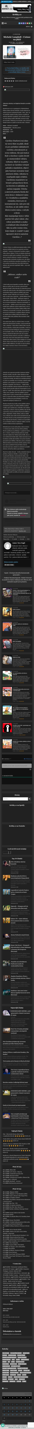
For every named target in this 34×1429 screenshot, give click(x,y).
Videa (16, 1379)
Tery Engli (12, 42)
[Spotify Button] (29, 23)
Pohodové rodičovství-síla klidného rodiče (20, 625)
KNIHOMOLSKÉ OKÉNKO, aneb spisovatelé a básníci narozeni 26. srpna (21, 1093)
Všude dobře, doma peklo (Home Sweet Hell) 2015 (17, 1139)
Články (24, 1381)
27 (17, 1414)
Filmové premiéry (22, 1357)
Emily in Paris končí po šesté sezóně (14, 1105)
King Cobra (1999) (14, 1295)
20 (17, 1411)
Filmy (13, 1359)
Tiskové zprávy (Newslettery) (21, 1377)
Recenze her (26, 1370)
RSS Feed (5, 1310)
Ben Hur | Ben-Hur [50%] (16, 1207)
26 (12, 1414)
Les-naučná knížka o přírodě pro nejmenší (20, 674)
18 (8, 1411)
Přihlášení (28, 759)
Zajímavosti (22, 1379)
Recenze (20, 1370)
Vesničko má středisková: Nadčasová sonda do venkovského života (19, 964)
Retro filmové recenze (25, 1373)
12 (12, 1408)
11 (8, 1408)
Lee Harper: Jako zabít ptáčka (17, 1246)
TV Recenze (10, 1379)
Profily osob (6, 1370)
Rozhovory (13, 1375)
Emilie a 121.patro (16, 609)
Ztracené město (14, 1175)
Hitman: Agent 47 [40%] (16, 1293)
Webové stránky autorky (11, 562)
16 (29, 1408)
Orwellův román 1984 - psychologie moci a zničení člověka (22, 726)
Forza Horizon (13, 1252)
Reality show (13, 1370)
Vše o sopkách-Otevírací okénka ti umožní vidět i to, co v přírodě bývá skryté (20, 709)
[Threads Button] (23, 23)
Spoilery (10, 1377)
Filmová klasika (12, 1355)
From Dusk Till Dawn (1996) (17, 1254)
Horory (4, 1362)
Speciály (5, 1377)
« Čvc (3, 1421)
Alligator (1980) (14, 1192)
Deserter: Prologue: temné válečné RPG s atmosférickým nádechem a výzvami (16, 1271)
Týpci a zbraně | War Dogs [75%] (18, 1195)
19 (12, 1411)
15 (25, 1408)
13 (16, 1408)
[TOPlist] (5, 1388)
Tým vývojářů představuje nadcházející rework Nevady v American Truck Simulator (20, 1116)
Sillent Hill (13, 1170)
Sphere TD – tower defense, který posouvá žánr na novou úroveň (20, 921)
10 (4, 1408)
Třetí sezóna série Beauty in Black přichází (16, 1061)
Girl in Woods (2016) (15, 1229)
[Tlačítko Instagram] (25, 23)
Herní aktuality (25, 1359)
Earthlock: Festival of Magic (16, 1250)
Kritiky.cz (17, 14)
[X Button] (19, 23)
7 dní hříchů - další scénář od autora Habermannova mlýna (16, 1281)
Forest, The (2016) (15, 1220)
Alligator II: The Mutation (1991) (18, 1194)
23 (29, 1411)
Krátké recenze (6, 1366)
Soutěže (24, 1375)
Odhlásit (10, 1304)
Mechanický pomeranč (15, 1183)
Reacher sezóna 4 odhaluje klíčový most (15, 1082)
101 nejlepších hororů (16, 1353)
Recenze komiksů (14, 1373)
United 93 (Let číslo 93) (16, 1173)
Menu (5, 23)
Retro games (6, 1375)
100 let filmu (6, 1353)
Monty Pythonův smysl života (20, 935)
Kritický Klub (13, 1364)
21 (21, 1411)
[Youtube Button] (27, 23)
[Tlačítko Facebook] (21, 23)
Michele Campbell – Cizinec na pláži (17, 38)
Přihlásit (5, 1304)
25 (8, 1414)
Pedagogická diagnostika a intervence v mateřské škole (21, 690)
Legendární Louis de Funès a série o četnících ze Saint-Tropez (20, 892)
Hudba (13, 1362)
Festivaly (5, 1355)
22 (25, 1411)
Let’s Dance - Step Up (16, 1171)
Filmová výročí (21, 1355)
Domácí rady (26, 1353)
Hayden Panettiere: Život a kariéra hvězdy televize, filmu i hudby (20, 978)
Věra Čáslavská (13, 1243)
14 (21, 1408)
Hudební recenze (20, 1362)
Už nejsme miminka (15, 1205)
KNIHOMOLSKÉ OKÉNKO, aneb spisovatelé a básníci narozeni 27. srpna (21, 1013)
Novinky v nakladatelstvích (9, 1368)
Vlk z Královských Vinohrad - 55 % (19, 1235)
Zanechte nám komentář (17, 43)
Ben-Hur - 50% (14, 1203)
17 (4, 1411)
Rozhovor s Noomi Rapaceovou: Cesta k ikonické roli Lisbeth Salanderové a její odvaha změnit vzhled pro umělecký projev (17, 1157)
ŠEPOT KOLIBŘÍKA (17, 641)
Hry (9, 1362)
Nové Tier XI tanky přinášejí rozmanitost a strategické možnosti (19, 1031)
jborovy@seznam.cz (15, 1334)
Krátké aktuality (22, 1364)
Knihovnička (6, 1364)
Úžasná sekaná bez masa (17, 1237)
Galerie (18, 1359)
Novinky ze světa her (23, 1368)
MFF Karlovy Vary (15, 1366)
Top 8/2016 (12, 1248)
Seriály (19, 1375)
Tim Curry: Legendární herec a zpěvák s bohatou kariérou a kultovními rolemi (20, 1072)
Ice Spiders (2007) (14, 1197)
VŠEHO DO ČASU (16, 657)
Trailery (5, 1379)
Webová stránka (10, 565)
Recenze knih (17, 34)
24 (4, 1414)
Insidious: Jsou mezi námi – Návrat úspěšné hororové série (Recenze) (20, 993)
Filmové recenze (6, 1359)
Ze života (19, 1381)
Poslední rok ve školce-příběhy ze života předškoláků (22, 742)
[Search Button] (31, 23)
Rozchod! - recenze (15, 1181)
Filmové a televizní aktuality (9, 1357)
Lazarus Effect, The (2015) (16, 1244)
